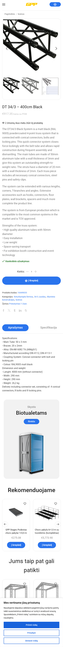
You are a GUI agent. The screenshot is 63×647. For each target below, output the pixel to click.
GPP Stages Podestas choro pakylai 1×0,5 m (16, 531)
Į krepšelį (33, 280)
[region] (31, 622)
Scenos (21, 14)
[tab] (15, 327)
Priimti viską (31, 625)
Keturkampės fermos (23, 297)
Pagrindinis (10, 14)
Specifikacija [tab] (48, 327)
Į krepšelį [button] (16, 545)
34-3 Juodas (40, 297)
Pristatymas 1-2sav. (18, 304)
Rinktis (31, 421)
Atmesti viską (31, 641)
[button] (6, 48)
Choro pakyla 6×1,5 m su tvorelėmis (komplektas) (47, 531)
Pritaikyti (31, 633)
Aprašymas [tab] (15, 327)
